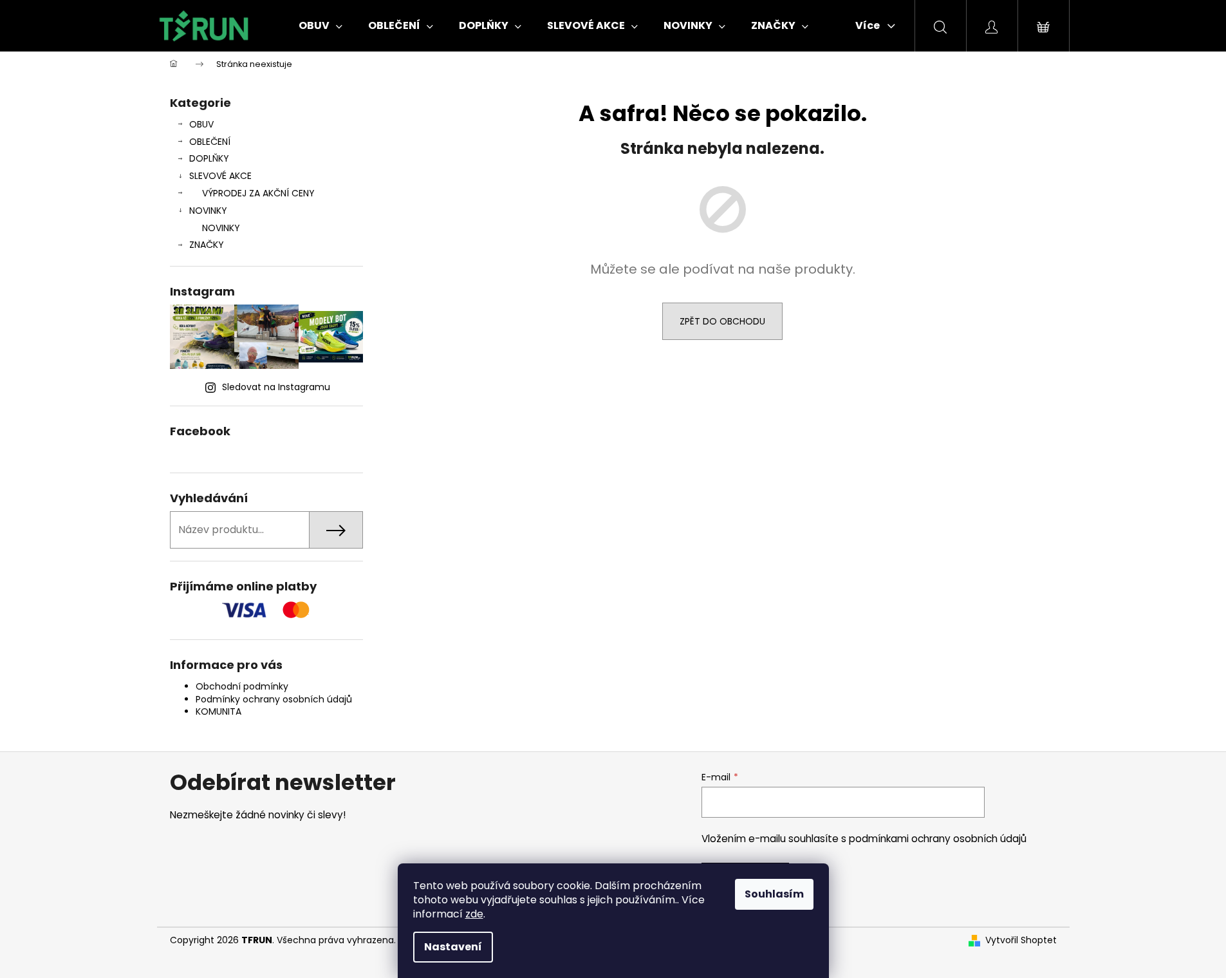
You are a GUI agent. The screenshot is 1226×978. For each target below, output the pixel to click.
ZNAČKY (206, 244)
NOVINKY (208, 210)
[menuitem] (320, 26)
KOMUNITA (218, 711)
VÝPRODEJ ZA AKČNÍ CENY (258, 193)
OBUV (201, 124)
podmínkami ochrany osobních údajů (937, 838)
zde (474, 914)
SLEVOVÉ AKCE (220, 175)
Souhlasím (774, 894)
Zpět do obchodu (722, 321)
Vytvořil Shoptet (1021, 940)
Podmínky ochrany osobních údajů (274, 699)
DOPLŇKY (209, 158)
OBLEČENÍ (209, 141)
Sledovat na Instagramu (276, 387)
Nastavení (453, 946)
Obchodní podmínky (242, 686)
